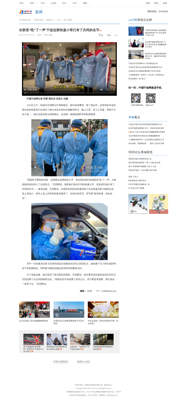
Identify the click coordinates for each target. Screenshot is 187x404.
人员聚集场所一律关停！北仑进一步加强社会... (147, 75)
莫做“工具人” (133, 177)
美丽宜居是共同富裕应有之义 (140, 159)
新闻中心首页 (83, 361)
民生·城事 (68, 20)
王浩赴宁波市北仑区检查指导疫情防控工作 (145, 67)
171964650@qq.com (108, 291)
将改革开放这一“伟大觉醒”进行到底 (142, 170)
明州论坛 (134, 152)
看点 (134, 117)
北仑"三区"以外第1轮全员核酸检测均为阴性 (148, 132)
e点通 (53, 3)
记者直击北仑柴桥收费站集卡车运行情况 (144, 71)
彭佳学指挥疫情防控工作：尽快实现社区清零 (146, 128)
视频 (85, 3)
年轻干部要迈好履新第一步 (139, 184)
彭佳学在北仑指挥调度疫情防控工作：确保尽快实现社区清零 (155, 56)
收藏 (165, 3)
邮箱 (156, 3)
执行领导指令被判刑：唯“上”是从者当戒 (144, 163)
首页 (21, 3)
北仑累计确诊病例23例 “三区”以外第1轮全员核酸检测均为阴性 (155, 44)
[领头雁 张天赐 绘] (138, 213)
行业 (75, 3)
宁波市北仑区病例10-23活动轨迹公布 (143, 63)
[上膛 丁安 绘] (158, 213)
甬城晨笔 (147, 152)
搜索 (148, 3)
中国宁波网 (38, 20)
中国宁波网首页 (60, 361)
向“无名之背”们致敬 (136, 188)
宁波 (42, 3)
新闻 (32, 3)
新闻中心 (50, 20)
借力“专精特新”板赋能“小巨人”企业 (142, 166)
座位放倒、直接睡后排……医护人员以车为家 (146, 143)
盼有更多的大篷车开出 (137, 180)
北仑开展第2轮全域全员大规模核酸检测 (144, 136)
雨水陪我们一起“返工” (137, 79)
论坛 (64, 3)
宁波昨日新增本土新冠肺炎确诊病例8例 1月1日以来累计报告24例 (155, 32)
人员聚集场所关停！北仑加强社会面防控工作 (146, 140)
